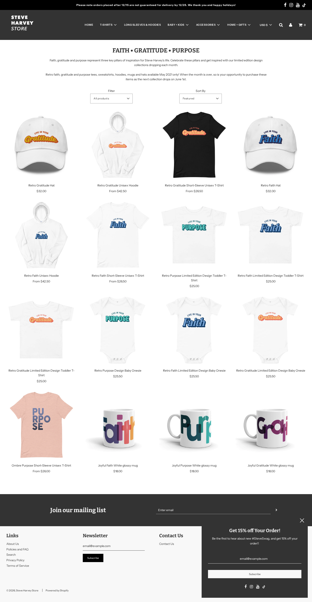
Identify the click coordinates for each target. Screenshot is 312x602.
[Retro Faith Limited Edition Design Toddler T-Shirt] (271, 235)
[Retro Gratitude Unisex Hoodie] (118, 145)
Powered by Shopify (57, 590)
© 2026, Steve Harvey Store (22, 590)
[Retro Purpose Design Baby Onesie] (118, 330)
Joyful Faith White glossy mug (118, 465)
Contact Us (166, 544)
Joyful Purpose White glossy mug (194, 465)
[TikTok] (304, 5)
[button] (266, 24)
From (117, 191)
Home (89, 24)
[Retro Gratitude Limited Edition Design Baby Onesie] (271, 330)
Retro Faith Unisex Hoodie (41, 276)
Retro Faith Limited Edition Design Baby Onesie (194, 370)
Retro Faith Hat (271, 185)
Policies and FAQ (17, 549)
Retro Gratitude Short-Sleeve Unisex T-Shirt (194, 185)
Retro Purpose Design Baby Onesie (117, 370)
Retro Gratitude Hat (41, 185)
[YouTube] (298, 5)
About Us (12, 544)
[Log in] (290, 25)
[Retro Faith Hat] (271, 145)
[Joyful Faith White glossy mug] (118, 425)
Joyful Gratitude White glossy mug (271, 465)
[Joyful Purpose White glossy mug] (194, 425)
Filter (111, 91)
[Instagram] (291, 5)
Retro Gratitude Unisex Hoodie (117, 185)
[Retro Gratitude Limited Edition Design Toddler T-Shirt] (41, 330)
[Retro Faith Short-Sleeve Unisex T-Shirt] (118, 235)
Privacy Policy (15, 560)
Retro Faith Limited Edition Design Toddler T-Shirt (271, 276)
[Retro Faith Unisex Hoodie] (41, 235)
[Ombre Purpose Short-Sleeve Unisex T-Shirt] (41, 425)
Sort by (200, 91)
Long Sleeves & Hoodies (142, 24)
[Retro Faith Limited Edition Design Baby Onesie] (194, 330)
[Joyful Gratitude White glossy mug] (271, 425)
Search (11, 555)
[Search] (281, 25)
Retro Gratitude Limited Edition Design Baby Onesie (270, 370)
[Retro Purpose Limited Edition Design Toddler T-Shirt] (194, 235)
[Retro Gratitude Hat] (41, 145)
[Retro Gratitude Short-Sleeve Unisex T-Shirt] (194, 145)
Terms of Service (17, 566)
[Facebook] (285, 5)
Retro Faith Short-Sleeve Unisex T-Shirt (118, 276)
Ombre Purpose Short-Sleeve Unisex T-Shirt (41, 465)
